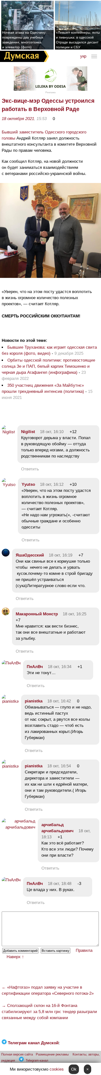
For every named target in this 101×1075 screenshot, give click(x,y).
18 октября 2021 (18, 118)
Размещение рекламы (52, 1054)
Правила (84, 950)
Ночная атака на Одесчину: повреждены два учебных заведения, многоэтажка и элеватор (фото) (24, 39)
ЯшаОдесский (30, 555)
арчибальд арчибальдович (57, 827)
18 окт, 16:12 (51, 484)
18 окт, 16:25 (74, 614)
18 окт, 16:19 (60, 555)
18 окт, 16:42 (59, 701)
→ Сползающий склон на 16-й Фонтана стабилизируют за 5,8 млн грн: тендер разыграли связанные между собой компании (49, 1011)
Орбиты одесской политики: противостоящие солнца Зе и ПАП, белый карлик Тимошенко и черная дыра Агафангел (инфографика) (48, 366)
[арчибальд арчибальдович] (18, 827)
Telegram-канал (37, 1060)
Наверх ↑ (15, 956)
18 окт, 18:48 (59, 883)
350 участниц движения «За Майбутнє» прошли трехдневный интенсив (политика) (43, 388)
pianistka (33, 701)
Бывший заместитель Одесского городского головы (44, 135)
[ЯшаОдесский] (6, 555)
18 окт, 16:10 (51, 431)
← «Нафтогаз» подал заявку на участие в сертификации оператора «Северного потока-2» (48, 990)
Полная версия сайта (17, 1054)
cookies (57, 1069)
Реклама (50, 92)
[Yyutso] (8, 485)
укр (83, 56)
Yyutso (28, 484)
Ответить (30, 469)
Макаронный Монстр (37, 614)
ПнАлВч (35, 666)
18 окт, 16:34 (59, 666)
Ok (73, 1069)
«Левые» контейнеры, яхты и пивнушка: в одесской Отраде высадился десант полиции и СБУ (78, 39)
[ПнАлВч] (11, 663)
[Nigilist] (8, 432)
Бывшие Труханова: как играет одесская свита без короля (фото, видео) (49, 350)
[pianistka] (10, 701)
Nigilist (28, 431)
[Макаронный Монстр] (6, 614)
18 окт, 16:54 (59, 766)
